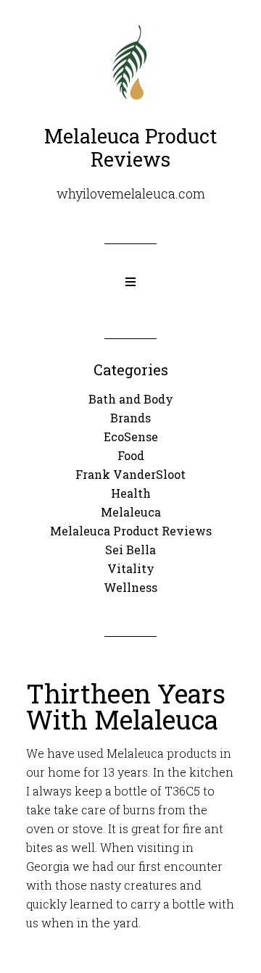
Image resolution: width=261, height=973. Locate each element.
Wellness (130, 587)
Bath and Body (130, 398)
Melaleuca (131, 511)
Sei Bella (130, 549)
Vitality (130, 568)
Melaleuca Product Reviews (131, 530)
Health (131, 493)
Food (130, 455)
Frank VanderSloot (130, 474)
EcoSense (131, 436)
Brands (130, 417)
